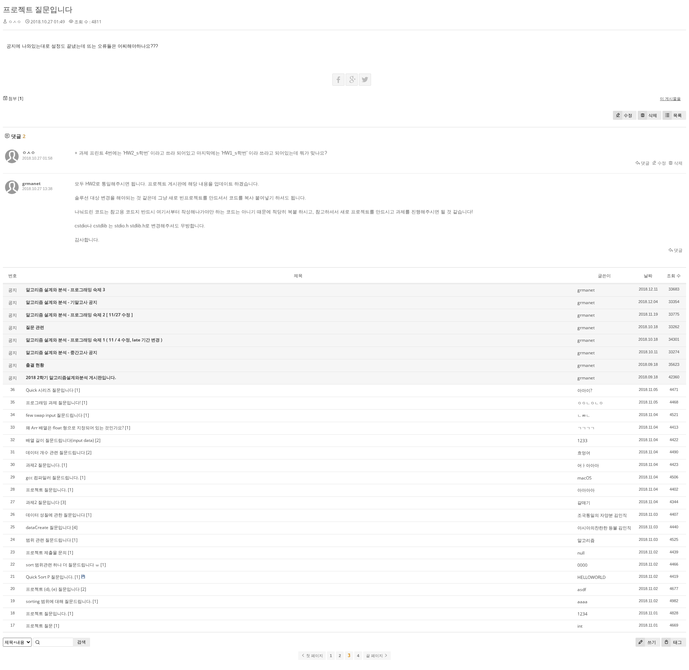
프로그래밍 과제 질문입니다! (53, 403)
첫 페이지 (314, 656)
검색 (81, 642)
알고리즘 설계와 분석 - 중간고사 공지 (61, 352)
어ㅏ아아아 (588, 465)
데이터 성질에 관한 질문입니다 (55, 515)
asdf (581, 589)
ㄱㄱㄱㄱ (586, 428)
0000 (582, 565)
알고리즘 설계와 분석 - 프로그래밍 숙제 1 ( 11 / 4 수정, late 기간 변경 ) (94, 340)
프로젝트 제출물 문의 (46, 552)
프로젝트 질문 (39, 626)
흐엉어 (583, 453)
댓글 (645, 163)
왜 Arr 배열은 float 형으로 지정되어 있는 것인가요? (75, 428)
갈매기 (583, 503)
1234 (582, 614)
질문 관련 (35, 327)
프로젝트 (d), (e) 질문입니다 (53, 589)
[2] (97, 440)
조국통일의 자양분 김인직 (602, 515)
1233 (582, 441)
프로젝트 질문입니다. (46, 490)
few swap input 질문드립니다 (54, 415)
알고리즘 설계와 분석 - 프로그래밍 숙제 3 (65, 290)
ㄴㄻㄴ (583, 415)
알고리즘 (586, 540)
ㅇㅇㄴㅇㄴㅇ (590, 403)
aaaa (582, 602)
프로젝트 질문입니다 (37, 9)
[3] (63, 502)
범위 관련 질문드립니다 (48, 540)
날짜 (648, 276)
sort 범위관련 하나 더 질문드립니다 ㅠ (62, 565)
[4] (75, 527)
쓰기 (651, 642)
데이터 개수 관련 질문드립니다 (55, 452)
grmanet (31, 183)
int (579, 626)
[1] (77, 390)
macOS (584, 478)
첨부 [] (15, 98)
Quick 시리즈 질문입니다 (50, 390)
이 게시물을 (670, 98)
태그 (677, 642)
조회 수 (674, 276)
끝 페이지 (375, 656)
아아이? (584, 390)
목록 (677, 115)
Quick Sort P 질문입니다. (50, 577)
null (581, 553)
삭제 (652, 115)
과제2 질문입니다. (43, 465)
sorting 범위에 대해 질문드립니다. (59, 601)
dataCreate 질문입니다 (48, 527)
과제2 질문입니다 (43, 502)
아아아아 (586, 490)
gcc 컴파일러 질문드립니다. (52, 478)
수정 (628, 115)
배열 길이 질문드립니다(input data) (60, 440)
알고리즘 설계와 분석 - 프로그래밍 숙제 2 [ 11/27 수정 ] (79, 315)
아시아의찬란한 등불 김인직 (604, 528)
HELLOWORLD (591, 577)
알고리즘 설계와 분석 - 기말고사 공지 (61, 302)
